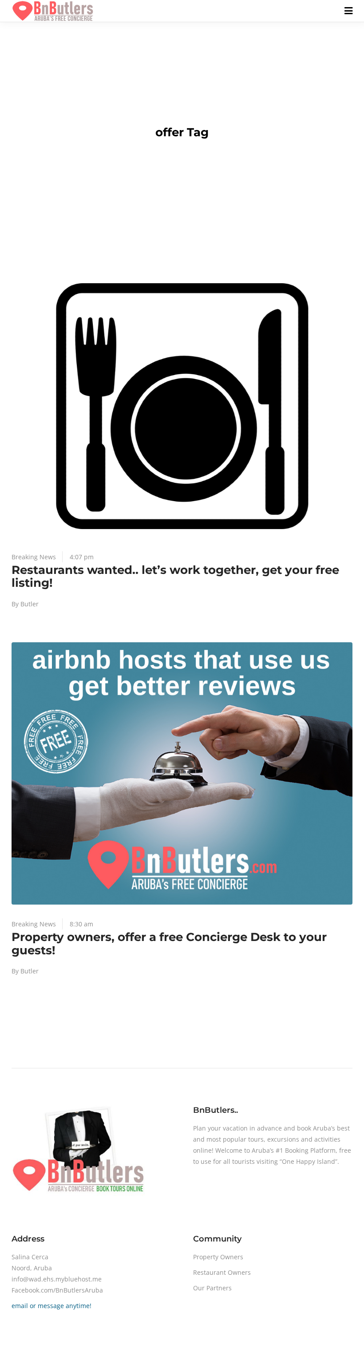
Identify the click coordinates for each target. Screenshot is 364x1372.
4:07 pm (82, 557)
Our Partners (212, 1288)
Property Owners (218, 1257)
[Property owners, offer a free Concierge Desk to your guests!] (182, 773)
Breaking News (34, 557)
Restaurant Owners (222, 1272)
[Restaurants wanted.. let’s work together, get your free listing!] (182, 406)
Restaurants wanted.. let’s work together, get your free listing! (175, 576)
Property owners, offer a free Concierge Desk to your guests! (169, 943)
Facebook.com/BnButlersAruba (57, 1290)
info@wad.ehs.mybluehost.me (57, 1279)
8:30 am (81, 924)
